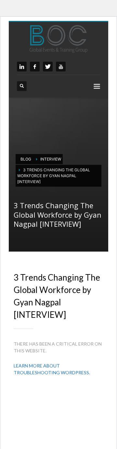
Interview (50, 159)
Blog (25, 159)
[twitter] (48, 66)
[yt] (61, 66)
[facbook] (35, 66)
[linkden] (22, 66)
